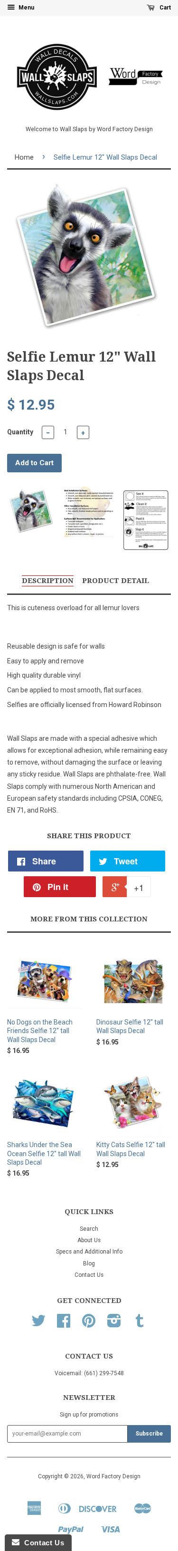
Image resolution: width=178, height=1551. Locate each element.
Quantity (20, 432)
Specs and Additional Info (89, 1251)
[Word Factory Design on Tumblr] (139, 1324)
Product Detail (115, 580)
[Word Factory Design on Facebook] (63, 1324)
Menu (25, 7)
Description (48, 580)
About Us (89, 1240)
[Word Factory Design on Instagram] (114, 1324)
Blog (89, 1263)
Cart (164, 7)
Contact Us (89, 1275)
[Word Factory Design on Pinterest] (89, 1324)
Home (24, 157)
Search (89, 1228)
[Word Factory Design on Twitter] (38, 1324)
